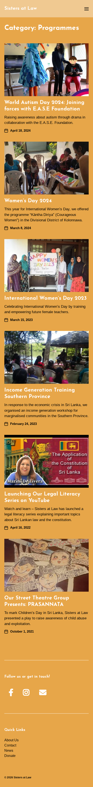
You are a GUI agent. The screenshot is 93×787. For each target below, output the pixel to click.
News (8, 750)
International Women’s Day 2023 (45, 298)
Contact (10, 745)
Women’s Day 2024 (28, 201)
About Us (11, 740)
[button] (86, 8)
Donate (10, 756)
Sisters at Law (20, 8)
